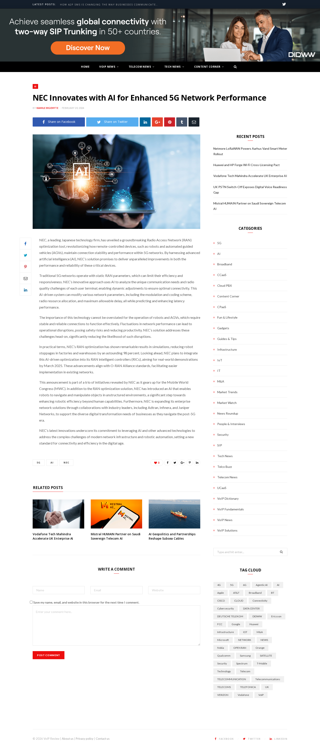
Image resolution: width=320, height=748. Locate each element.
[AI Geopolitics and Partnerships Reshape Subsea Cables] (174, 513)
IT (219, 370)
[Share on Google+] (182, 462)
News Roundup (227, 413)
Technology (224, 671)
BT (272, 592)
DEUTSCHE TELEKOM (230, 616)
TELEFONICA (248, 687)
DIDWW (257, 616)
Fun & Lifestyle (227, 317)
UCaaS (221, 488)
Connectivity (260, 600)
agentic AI (262, 585)
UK (267, 687)
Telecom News (140, 67)
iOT (245, 632)
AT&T (236, 592)
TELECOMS (224, 687)
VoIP (261, 695)
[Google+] (157, 121)
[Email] (194, 121)
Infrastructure (227, 349)
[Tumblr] (181, 121)
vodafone (243, 695)
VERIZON (222, 695)
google (236, 624)
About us (67, 738)
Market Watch (227, 403)
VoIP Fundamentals (230, 509)
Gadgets (223, 328)
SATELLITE (266, 655)
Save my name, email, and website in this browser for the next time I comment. (86, 602)
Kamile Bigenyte (47, 107)
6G (244, 585)
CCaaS (221, 275)
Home (85, 67)
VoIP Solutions (227, 530)
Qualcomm (224, 655)
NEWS (264, 640)
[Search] (234, 67)
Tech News (172, 67)
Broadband (224, 264)
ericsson (276, 616)
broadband (255, 592)
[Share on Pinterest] (189, 462)
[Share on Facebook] (25, 243)
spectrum (242, 663)
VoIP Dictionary (228, 498)
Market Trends (227, 392)
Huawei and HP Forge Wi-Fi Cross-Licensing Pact (246, 165)
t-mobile (262, 663)
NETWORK (244, 640)
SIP (219, 445)
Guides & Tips (227, 339)
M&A (220, 381)
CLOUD (238, 600)
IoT (219, 360)
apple (220, 592)
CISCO (221, 600)
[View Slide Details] (160, 35)
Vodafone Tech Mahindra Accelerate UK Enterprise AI (53, 536)
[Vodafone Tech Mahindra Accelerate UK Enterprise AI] (58, 513)
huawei (253, 624)
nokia (220, 647)
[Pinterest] (169, 121)
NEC (66, 462)
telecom (245, 671)
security (222, 663)
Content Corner (207, 67)
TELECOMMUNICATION (231, 679)
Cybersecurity (225, 608)
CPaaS (221, 307)
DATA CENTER (251, 608)
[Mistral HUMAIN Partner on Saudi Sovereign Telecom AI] (116, 513)
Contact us (102, 738)
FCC (219, 624)
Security (223, 434)
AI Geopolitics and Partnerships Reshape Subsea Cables (172, 536)
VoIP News (107, 67)
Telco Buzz (224, 466)
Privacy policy (84, 738)
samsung (245, 655)
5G (38, 462)
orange (260, 647)
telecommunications (267, 679)
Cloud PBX (224, 285)
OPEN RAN (239, 647)
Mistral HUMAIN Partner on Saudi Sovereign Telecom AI (116, 536)
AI (35, 86)
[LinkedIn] (145, 121)
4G (219, 585)
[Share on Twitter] (25, 255)
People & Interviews (231, 424)
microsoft (223, 640)
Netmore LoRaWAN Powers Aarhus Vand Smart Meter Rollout (110, 4)
